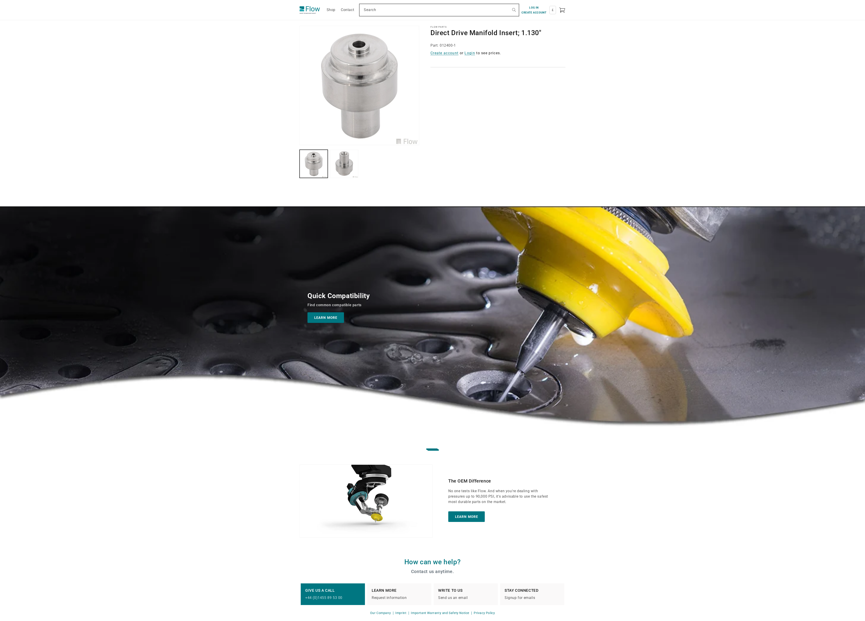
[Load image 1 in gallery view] (314, 164)
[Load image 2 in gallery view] (344, 164)
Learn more (466, 517)
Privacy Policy (484, 613)
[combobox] (439, 10)
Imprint (400, 613)
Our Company (380, 613)
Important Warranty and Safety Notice (440, 613)
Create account (444, 53)
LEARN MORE (325, 318)
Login (469, 53)
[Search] (514, 10)
